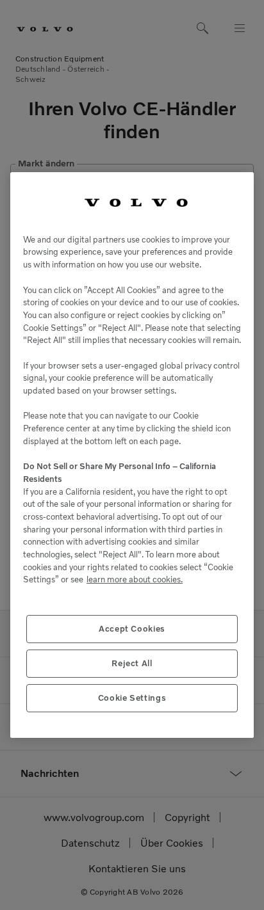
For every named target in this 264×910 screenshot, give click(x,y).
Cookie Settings (132, 698)
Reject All (132, 663)
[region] (132, 455)
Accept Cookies (132, 629)
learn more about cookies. (135, 579)
